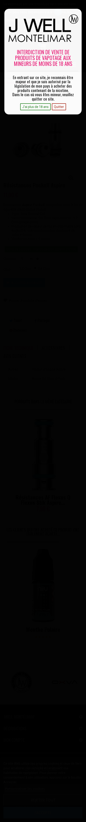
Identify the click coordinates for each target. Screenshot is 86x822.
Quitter (59, 107)
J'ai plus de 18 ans (35, 107)
